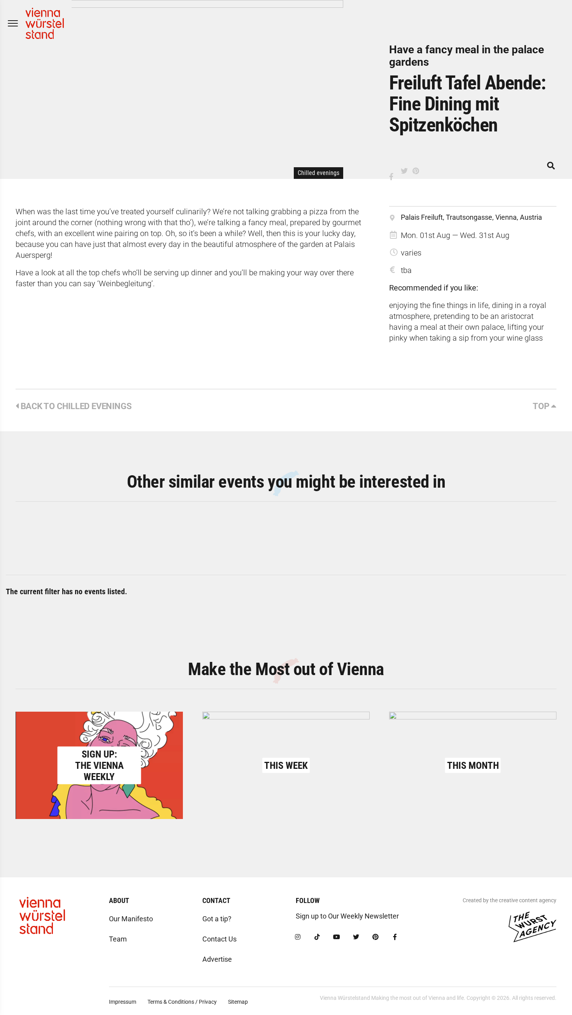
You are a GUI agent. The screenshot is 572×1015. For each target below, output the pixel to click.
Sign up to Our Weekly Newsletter (347, 916)
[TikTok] (317, 937)
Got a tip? (217, 919)
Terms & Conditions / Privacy (182, 1002)
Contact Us (219, 939)
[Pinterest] (375, 937)
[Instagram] (297, 937)
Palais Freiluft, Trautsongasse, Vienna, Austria (471, 217)
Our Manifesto (131, 919)
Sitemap (238, 1002)
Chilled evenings (318, 173)
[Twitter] (356, 937)
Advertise (217, 959)
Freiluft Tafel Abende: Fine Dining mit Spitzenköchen (467, 104)
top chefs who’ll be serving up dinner (150, 272)
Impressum (122, 1002)
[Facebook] (395, 937)
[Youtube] (336, 937)
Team (118, 939)
